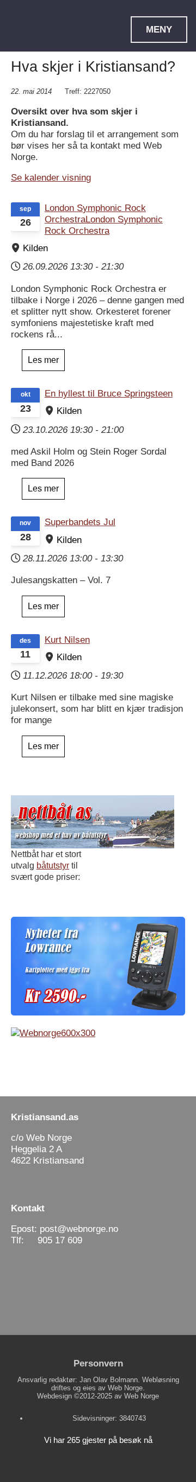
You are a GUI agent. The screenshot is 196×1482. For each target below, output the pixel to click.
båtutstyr (52, 865)
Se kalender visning (51, 177)
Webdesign (54, 1396)
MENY (159, 29)
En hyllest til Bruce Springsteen (109, 393)
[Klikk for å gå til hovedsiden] (47, 43)
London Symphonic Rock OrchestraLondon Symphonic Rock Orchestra (104, 219)
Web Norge (141, 1396)
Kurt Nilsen (67, 639)
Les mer (43, 360)
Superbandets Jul (80, 521)
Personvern (98, 1363)
